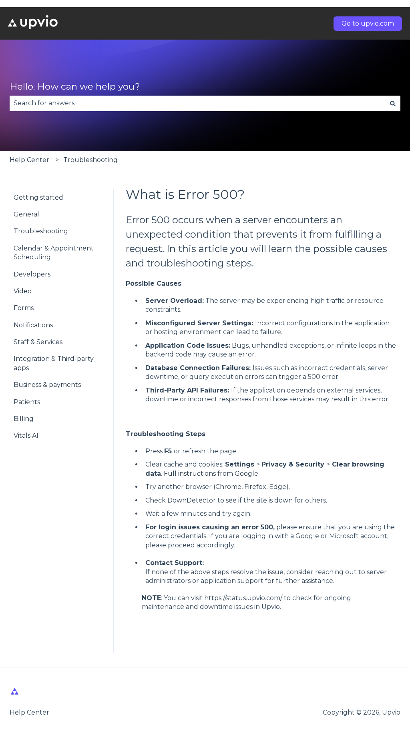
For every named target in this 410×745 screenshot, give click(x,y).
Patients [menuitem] (27, 402)
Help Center (29, 160)
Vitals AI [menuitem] (26, 435)
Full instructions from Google (210, 473)
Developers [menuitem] (32, 274)
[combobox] (197, 103)
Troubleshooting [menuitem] (41, 231)
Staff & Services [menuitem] (38, 342)
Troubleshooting (90, 160)
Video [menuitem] (23, 291)
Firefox (255, 487)
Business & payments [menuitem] (47, 385)
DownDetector (192, 500)
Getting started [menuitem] (38, 197)
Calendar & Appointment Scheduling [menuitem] (54, 252)
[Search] (392, 103)
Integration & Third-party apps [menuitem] (54, 363)
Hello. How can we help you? (75, 86)
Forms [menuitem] (24, 308)
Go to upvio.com (368, 23)
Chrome (228, 487)
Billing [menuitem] (24, 419)
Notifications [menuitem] (33, 325)
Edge (277, 487)
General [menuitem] (26, 214)
